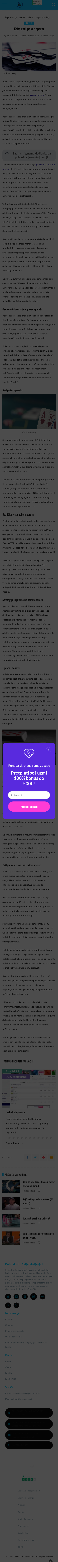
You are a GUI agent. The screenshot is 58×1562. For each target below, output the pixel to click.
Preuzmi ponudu (29, 807)
